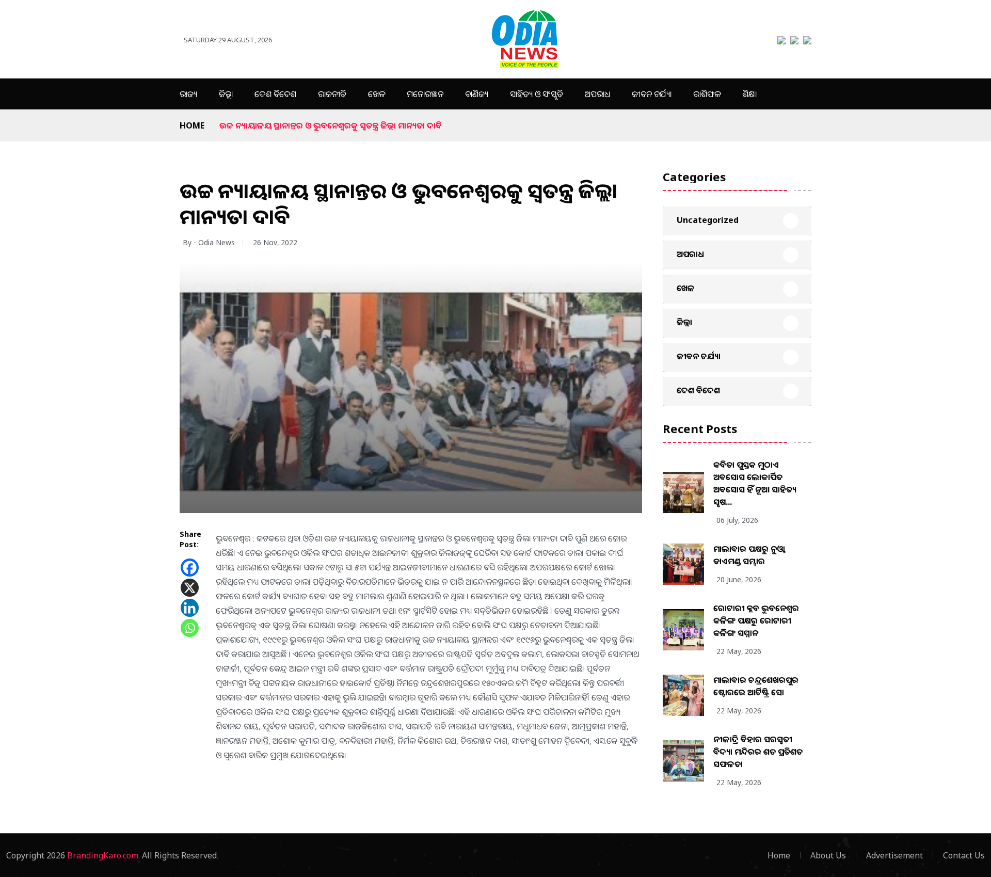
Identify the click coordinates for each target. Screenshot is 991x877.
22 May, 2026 (738, 651)
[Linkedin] (190, 608)
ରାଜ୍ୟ (188, 94)
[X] (190, 588)
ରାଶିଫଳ (707, 94)
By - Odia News (209, 242)
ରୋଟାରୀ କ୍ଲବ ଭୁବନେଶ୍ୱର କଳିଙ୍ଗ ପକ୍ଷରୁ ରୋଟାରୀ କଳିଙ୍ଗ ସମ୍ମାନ (756, 620)
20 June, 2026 (738, 579)
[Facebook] (190, 568)
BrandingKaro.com (102, 855)
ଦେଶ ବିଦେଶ (275, 94)
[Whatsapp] (190, 628)
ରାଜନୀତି (332, 94)
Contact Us (964, 855)
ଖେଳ (376, 94)
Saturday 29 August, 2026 (228, 39)
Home (192, 125)
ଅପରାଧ (597, 94)
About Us (828, 855)
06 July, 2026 (737, 520)
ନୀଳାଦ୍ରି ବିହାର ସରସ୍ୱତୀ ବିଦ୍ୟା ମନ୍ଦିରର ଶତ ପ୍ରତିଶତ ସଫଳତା (758, 752)
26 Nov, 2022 (275, 242)
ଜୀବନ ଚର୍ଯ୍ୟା (652, 94)
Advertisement (894, 855)
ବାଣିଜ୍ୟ (476, 94)
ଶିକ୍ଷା (749, 94)
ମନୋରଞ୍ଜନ (425, 94)
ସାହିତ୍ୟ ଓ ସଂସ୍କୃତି (536, 94)
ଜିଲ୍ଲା (226, 94)
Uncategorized (708, 220)
